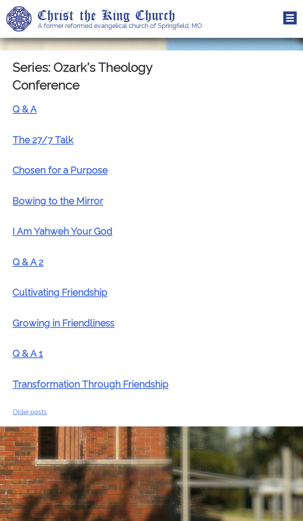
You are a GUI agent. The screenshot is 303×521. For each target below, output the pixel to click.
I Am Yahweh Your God (62, 231)
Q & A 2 (28, 262)
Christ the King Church (107, 14)
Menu (290, 18)
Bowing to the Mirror (58, 201)
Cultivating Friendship (60, 292)
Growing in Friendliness (63, 323)
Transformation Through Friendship (90, 384)
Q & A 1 (28, 353)
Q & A (25, 109)
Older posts (30, 412)
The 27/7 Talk (43, 139)
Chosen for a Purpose (60, 170)
